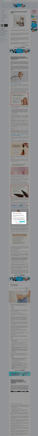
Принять (22, 221)
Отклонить (16, 221)
